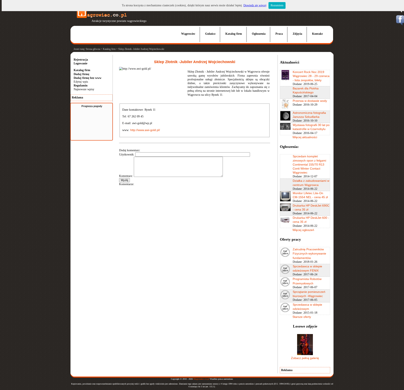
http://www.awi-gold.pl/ (145, 130)
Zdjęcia (297, 33)
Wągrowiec (188, 33)
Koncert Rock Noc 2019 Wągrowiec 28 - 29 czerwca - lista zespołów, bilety (311, 76)
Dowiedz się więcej (254, 5)
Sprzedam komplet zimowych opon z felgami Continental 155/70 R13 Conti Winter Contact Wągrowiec (309, 164)
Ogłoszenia (259, 33)
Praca (279, 33)
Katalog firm (233, 33)
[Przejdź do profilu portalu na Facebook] (400, 24)
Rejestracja (81, 59)
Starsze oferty (301, 316)
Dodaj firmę (81, 74)
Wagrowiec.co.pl (201, 379)
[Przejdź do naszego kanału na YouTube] (400, 11)
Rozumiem (277, 5)
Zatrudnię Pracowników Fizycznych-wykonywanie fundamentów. (309, 253)
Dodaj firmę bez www (87, 78)
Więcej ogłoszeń (303, 230)
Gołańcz (210, 33)
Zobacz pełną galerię (305, 358)
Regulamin (81, 85)
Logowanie (80, 63)
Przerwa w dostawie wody (310, 100)
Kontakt (317, 33)
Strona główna (93, 49)
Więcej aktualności (304, 137)
